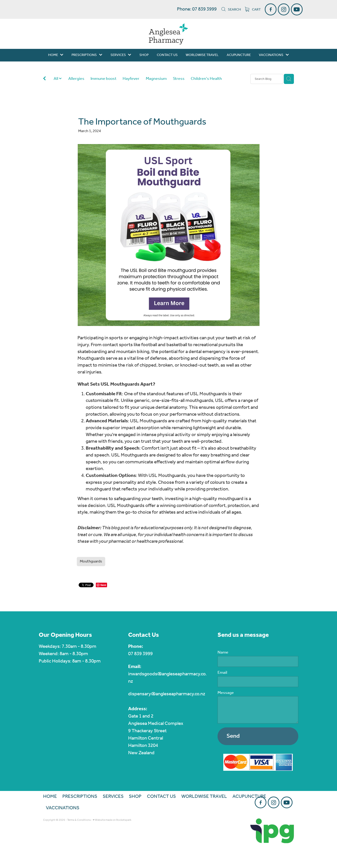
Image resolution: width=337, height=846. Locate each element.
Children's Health (206, 79)
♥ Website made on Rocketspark (112, 820)
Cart (256, 9)
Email (222, 673)
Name (223, 653)
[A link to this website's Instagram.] (284, 9)
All (56, 79)
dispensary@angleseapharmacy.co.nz (166, 694)
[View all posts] (44, 79)
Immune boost (103, 79)
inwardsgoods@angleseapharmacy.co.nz (167, 677)
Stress (179, 79)
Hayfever (131, 79)
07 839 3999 (140, 654)
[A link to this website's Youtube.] (297, 9)
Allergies (76, 79)
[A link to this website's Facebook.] (270, 9)
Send (233, 736)
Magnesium (156, 79)
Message (226, 693)
